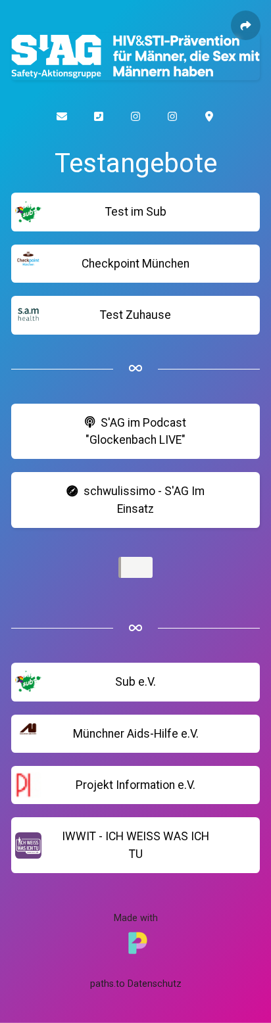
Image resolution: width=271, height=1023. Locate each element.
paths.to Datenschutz (136, 983)
